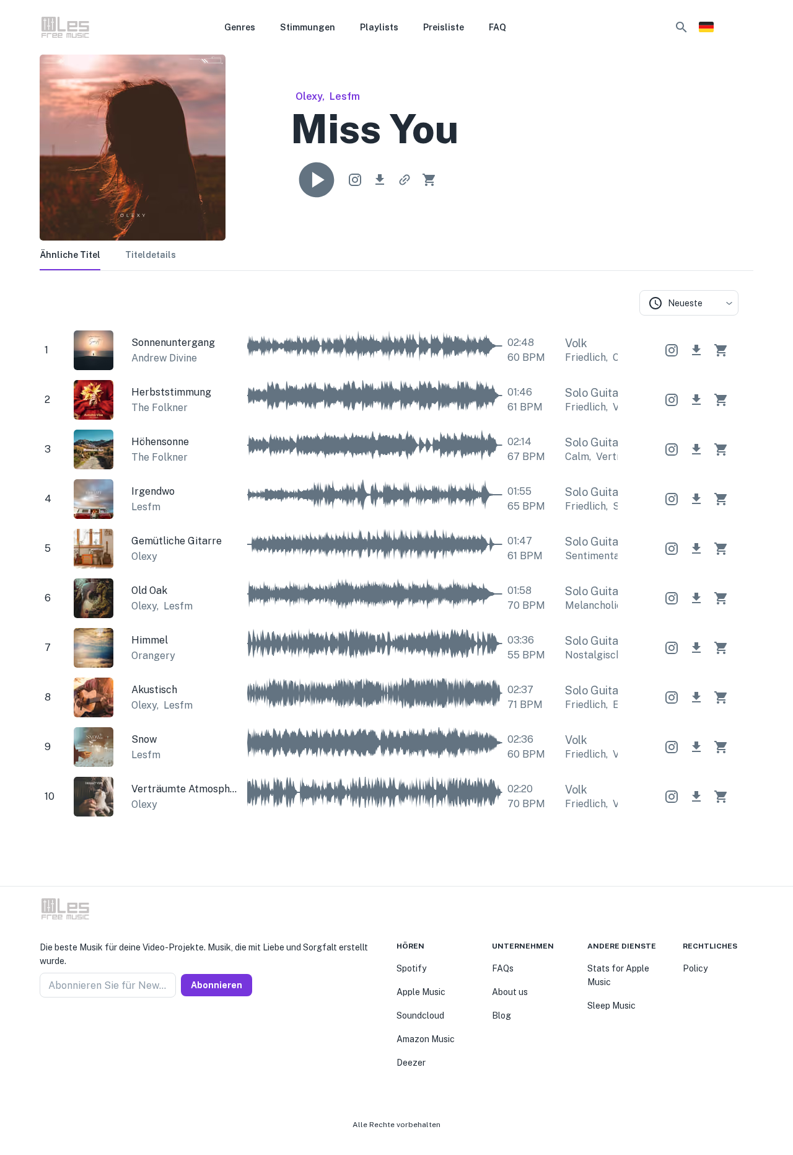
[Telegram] (74, 1027)
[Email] (89, 1027)
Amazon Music (425, 1039)
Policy (695, 968)
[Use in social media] (355, 179)
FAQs (503, 968)
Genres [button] (239, 27)
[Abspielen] (317, 180)
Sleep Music (611, 1006)
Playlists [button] (379, 27)
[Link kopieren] (404, 179)
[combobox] (688, 303)
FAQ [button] (497, 27)
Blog (501, 1015)
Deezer (411, 1063)
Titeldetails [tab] (150, 255)
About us (510, 992)
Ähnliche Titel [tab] (70, 255)
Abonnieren (216, 985)
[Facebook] (45, 1027)
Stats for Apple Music (618, 975)
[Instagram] (59, 1027)
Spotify (411, 968)
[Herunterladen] (379, 179)
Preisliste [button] (443, 27)
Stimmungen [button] (307, 27)
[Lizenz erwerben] (429, 179)
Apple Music (420, 992)
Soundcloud (420, 1015)
